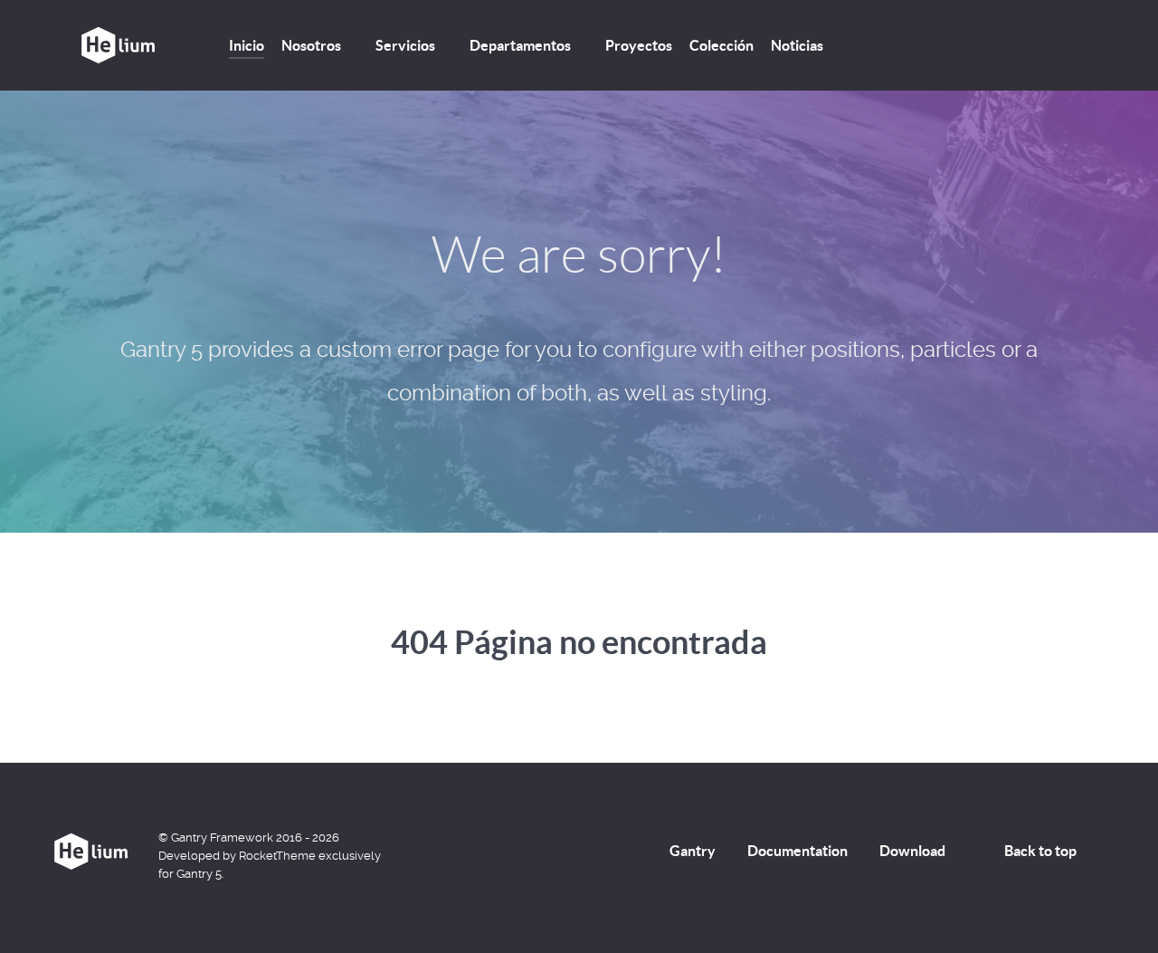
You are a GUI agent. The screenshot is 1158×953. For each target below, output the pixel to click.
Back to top (1040, 850)
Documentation (797, 850)
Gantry (692, 850)
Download (912, 850)
